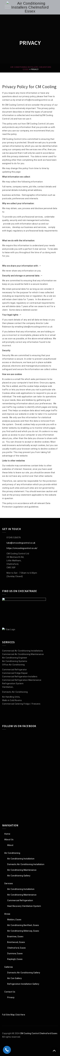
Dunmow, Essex (15, 953)
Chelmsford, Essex (16, 948)
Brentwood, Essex (16, 942)
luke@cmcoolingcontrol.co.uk (21, 543)
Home (7, 834)
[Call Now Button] (7, 1050)
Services (8, 883)
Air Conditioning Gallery (18, 875)
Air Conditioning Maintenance (21, 870)
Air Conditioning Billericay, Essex (23, 931)
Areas (7, 914)
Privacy (11, 997)
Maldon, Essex (14, 919)
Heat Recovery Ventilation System (24, 906)
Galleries (8, 967)
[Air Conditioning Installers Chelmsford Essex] (30, 7)
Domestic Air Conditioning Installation (25, 864)
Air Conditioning (12, 853)
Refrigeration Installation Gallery (23, 984)
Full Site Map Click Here (13, 1015)
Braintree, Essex (15, 936)
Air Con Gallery (14, 978)
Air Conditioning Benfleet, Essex (23, 925)
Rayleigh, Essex (15, 959)
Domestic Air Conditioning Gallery (23, 972)
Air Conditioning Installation (21, 859)
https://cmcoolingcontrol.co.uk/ (22, 548)
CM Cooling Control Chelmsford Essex (38, 1033)
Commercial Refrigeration (20, 900)
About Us (8, 839)
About (10, 845)
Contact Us (9, 992)
